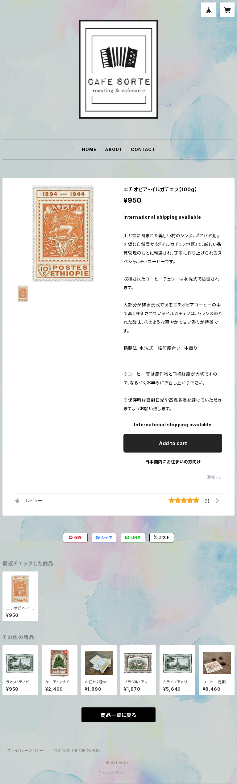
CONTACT (143, 149)
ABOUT (113, 149)
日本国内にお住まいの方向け (173, 461)
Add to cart (173, 443)
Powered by (112, 772)
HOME (89, 149)
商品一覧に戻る (118, 715)
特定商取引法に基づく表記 (77, 750)
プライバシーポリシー (25, 750)
